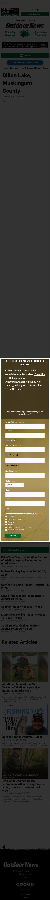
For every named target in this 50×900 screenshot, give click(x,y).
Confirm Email (11, 440)
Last (7, 508)
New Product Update (16, 530)
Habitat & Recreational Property (20, 527)
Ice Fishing (12, 517)
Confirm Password (12, 465)
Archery (11, 522)
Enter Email (9, 431)
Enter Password (11, 455)
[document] (25, 450)
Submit (13, 536)
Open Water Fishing (15, 519)
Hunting (11, 524)
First (7, 499)
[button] (47, 363)
